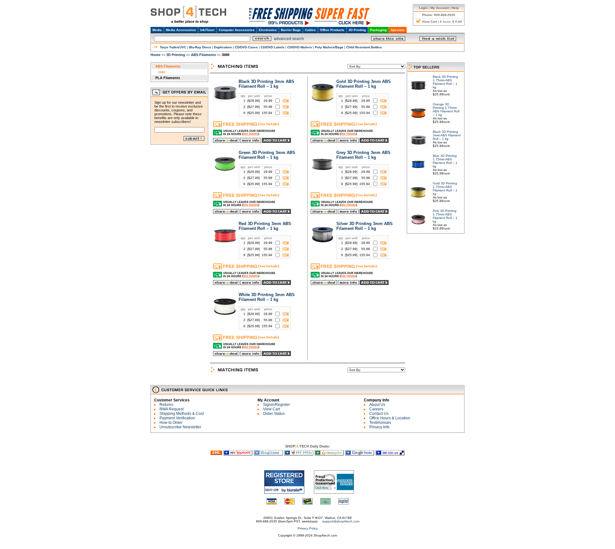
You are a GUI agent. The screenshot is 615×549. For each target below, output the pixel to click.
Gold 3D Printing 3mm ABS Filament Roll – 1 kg (363, 84)
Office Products (332, 30)
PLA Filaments (167, 78)
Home (155, 55)
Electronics (268, 30)
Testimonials (380, 422)
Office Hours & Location (389, 418)
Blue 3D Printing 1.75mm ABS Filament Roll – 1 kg (445, 161)
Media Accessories (181, 30)
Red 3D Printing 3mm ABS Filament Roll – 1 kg (265, 226)
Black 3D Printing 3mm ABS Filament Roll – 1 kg (266, 84)
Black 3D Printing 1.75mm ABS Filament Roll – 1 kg (445, 82)
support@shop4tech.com (340, 521)
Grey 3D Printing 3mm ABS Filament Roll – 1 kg (363, 155)
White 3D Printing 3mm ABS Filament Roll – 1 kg (267, 297)
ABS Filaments (203, 55)
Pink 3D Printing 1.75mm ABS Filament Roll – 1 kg (445, 216)
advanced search (289, 38)
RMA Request (172, 409)
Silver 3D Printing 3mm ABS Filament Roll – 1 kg (364, 226)
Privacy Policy (308, 528)
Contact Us (379, 413)
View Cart (271, 409)
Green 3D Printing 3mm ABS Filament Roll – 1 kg (267, 155)
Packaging (378, 30)
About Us (377, 404)
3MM (161, 72)
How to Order (171, 422)
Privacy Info (379, 427)
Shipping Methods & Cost (182, 413)
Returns (166, 404)
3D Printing (357, 30)
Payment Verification (177, 418)
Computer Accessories (237, 30)
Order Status (274, 413)
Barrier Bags (291, 30)
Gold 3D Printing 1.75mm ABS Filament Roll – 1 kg (445, 189)
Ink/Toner (207, 30)
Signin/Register (276, 404)
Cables (310, 30)
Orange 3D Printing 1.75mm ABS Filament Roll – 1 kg (446, 109)
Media (157, 30)
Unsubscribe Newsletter (180, 427)
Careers (376, 409)
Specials (398, 30)
